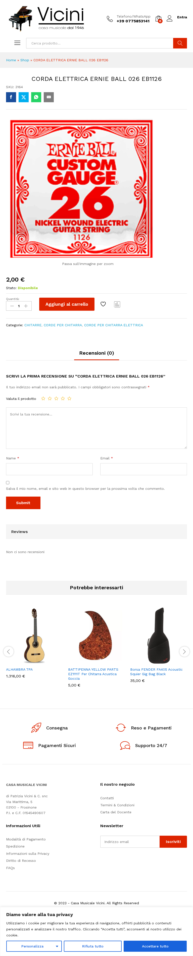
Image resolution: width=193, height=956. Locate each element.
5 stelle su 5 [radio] (69, 398)
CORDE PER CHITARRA (63, 325)
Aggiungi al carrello (66, 304)
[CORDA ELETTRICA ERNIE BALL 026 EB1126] (11, 97)
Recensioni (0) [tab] (96, 352)
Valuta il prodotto (21, 399)
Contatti (107, 798)
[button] (22, 661)
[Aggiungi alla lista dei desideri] (104, 304)
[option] (35, 646)
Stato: (11, 288)
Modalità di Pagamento (26, 839)
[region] (96, 931)
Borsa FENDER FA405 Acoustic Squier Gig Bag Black (156, 671)
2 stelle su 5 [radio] (50, 398)
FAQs (10, 868)
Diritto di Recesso (21, 861)
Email (106, 458)
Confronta (117, 304)
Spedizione (15, 846)
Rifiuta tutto (93, 946)
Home (11, 60)
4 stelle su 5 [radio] (63, 398)
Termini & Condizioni (117, 805)
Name (12, 458)
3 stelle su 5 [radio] (56, 398)
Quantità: (12, 298)
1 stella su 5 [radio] (43, 398)
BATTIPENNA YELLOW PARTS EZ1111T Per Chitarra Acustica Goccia (93, 673)
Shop (24, 60)
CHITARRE (32, 325)
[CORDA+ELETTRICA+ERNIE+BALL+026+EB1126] (24, 97)
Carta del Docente (115, 812)
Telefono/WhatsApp (134, 16)
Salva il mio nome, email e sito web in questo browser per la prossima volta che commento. (85, 489)
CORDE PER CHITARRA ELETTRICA (113, 325)
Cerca (180, 43)
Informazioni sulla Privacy (27, 854)
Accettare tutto (155, 946)
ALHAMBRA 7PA (19, 669)
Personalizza (32, 946)
